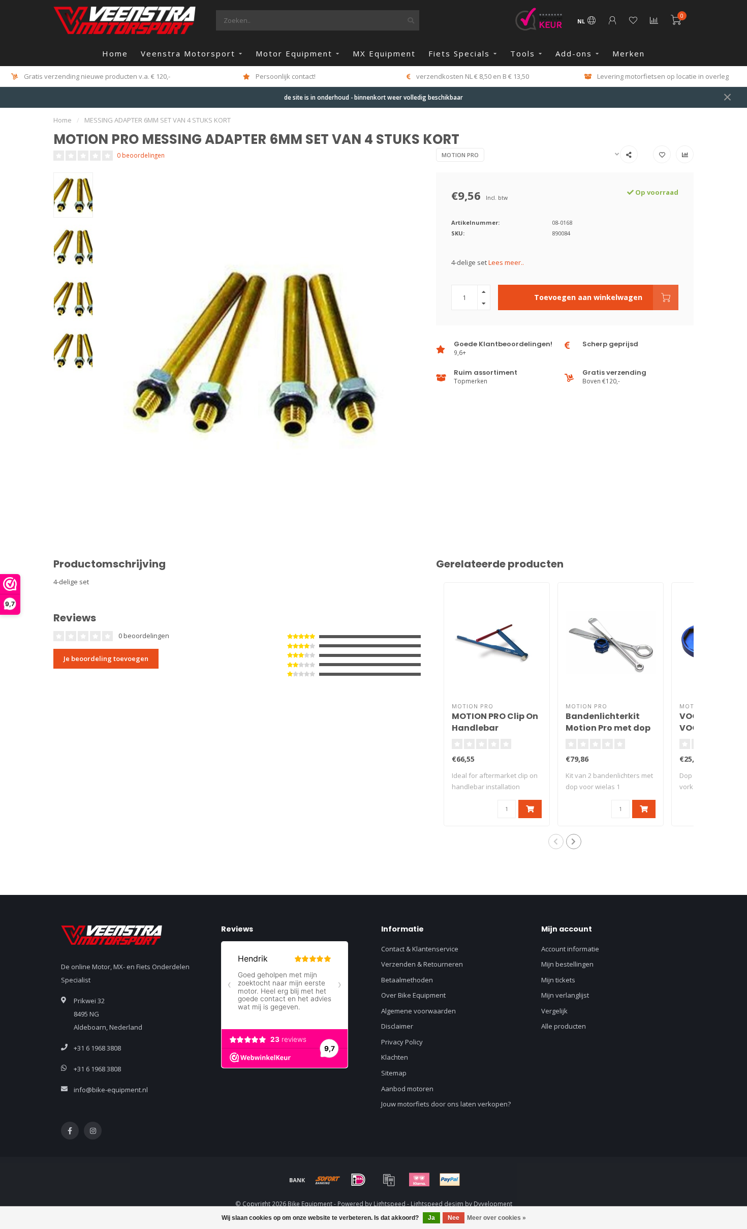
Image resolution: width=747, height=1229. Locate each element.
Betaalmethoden (407, 979)
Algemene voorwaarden (418, 1010)
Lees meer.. (506, 262)
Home (115, 53)
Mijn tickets (558, 979)
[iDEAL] (358, 1179)
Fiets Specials (459, 53)
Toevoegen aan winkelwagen (588, 297)
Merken (628, 53)
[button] (556, 841)
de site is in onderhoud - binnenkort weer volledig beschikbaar (373, 97)
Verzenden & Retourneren (422, 964)
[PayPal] (449, 1179)
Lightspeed (390, 1204)
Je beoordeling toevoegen (106, 658)
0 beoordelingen (141, 155)
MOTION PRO (460, 155)
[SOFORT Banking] (327, 1179)
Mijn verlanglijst (565, 995)
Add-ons (573, 53)
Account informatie (570, 948)
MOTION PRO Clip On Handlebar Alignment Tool (495, 727)
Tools (522, 53)
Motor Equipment (294, 53)
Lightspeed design (437, 1204)
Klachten (394, 1057)
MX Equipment (384, 53)
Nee (453, 1217)
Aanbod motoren (407, 1088)
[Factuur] (388, 1179)
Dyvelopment (493, 1204)
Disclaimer (397, 1026)
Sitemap (394, 1072)
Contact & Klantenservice (419, 948)
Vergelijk (554, 1010)
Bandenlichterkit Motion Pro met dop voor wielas (608, 727)
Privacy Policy (402, 1041)
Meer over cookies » (496, 1217)
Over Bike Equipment (413, 995)
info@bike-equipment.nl (111, 1089)
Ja (431, 1217)
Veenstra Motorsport (188, 53)
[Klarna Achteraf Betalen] (419, 1179)
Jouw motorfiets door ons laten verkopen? (446, 1103)
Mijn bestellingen (567, 964)
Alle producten (563, 1026)
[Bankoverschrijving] (297, 1179)
